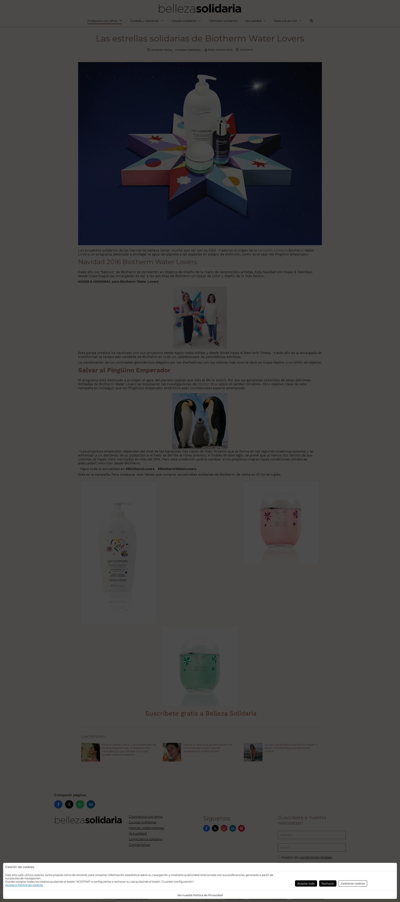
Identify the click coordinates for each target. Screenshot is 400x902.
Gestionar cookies (353, 883)
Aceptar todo (306, 883)
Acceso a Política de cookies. (24, 885)
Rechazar (327, 883)
